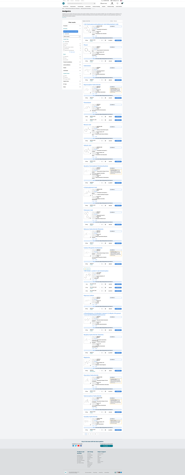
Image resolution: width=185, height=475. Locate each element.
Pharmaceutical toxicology (86, 8)
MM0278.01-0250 (99, 126)
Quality (68, 0)
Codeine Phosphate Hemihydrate (93, 248)
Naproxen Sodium (89, 295)
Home (63, 8)
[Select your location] (121, 0)
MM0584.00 (98, 67)
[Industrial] (77, 461)
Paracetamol (87, 102)
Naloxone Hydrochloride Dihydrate (93, 229)
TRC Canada (89, 465)
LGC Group (89, 453)
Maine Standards (90, 457)
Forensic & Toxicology (81, 460)
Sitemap (99, 460)
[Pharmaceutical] (77, 456)
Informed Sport (89, 464)
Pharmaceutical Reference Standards (73, 8)
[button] (72, 26)
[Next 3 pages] (95, 434)
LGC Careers (89, 456)
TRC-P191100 (99, 272)
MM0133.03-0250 (99, 26)
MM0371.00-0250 (99, 397)
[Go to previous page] (84, 434)
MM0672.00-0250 (99, 377)
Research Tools (80, 455)
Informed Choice (90, 462)
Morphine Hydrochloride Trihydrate (94, 334)
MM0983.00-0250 (99, 418)
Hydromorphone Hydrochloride (92, 396)
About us (64, 0)
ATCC (88, 460)
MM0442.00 (98, 249)
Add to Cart (118, 40)
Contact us (82, 0)
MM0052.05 (98, 316)
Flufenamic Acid (88, 210)
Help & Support (77, 0)
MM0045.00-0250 (99, 147)
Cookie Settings (106, 472)
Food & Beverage (80, 457)
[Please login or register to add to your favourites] (99, 40)
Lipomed (88, 466)
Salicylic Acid (87, 145)
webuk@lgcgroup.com (115, 0)
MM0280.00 (98, 167)
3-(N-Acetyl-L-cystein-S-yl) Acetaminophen (96, 271)
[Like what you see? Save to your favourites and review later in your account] (117, 3)
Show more (72, 52)
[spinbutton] (104, 40)
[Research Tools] (77, 455)
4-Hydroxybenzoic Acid (90, 187)
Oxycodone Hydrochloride (91, 375)
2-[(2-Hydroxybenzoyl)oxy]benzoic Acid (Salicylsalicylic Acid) (101, 24)
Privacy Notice (95, 472)
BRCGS (88, 461)
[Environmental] (77, 459)
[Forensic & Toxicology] (77, 460)
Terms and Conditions (88, 472)
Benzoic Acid (87, 124)
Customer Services (100, 453)
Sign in (94, 37)
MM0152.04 (98, 297)
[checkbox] (63, 43)
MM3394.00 (98, 359)
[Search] (94, 3)
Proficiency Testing (81, 462)
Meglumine (87, 357)
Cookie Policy (101, 472)
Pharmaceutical (80, 456)
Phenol (86, 45)
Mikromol (95, 28)
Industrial (79, 461)
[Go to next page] (98, 434)
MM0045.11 (98, 46)
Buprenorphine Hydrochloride (92, 84)
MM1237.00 (98, 86)
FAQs (98, 456)
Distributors (99, 457)
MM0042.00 (98, 104)
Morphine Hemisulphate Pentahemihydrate (96, 166)
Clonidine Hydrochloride (90, 416)
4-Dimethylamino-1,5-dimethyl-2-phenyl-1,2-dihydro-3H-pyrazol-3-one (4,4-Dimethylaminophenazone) (102, 314)
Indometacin (87, 65)
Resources (72, 0)
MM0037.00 (98, 336)
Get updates (105, 445)
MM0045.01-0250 (99, 189)
